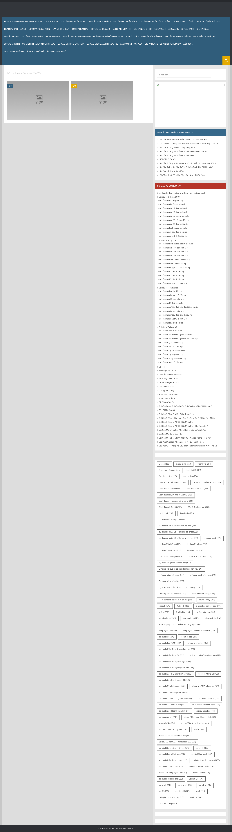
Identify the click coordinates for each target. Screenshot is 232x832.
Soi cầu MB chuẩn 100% (73, 21)
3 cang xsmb (183, 464)
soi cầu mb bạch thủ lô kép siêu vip (174, 260)
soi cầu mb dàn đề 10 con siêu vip (174, 220)
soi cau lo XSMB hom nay (172, 686)
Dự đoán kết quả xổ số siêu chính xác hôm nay (181, 569)
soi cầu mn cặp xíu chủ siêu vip (172, 295)
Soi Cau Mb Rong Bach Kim (71, 44)
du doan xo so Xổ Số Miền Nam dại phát (178, 532)
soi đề (164, 791)
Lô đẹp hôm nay (206, 612)
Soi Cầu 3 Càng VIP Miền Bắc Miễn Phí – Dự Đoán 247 (190, 36)
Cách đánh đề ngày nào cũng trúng (176, 501)
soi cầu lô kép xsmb (201, 754)
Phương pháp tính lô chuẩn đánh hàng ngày (179, 625)
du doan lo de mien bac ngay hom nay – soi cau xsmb (31, 21)
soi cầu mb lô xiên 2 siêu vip (171, 271)
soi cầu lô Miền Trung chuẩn (173, 760)
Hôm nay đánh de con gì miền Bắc (176, 600)
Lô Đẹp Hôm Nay (80, 29)
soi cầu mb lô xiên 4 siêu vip (171, 279)
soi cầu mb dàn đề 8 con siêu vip (173, 224)
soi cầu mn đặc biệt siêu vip (171, 311)
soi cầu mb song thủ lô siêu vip (173, 283)
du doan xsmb (212, 538)
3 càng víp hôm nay (169, 470)
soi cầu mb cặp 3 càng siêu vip (172, 204)
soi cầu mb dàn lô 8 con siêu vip (173, 256)
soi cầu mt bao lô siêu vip (170, 331)
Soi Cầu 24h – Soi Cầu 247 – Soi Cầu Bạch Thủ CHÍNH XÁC (182, 29)
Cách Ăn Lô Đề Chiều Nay (208, 21)
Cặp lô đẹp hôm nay (199, 507)
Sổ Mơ (168, 21)
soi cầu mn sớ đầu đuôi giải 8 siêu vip (175, 315)
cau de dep (191, 476)
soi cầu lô (202, 748)
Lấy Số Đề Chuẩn (61, 29)
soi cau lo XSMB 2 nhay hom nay (175, 674)
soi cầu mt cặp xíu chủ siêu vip (172, 351)
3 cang (164, 464)
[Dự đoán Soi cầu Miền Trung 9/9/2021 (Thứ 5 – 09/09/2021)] (102, 101)
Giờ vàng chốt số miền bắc (172, 594)
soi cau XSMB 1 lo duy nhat (195, 723)
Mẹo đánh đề (213, 618)
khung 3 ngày (207, 600)
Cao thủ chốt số (168, 476)
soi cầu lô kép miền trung (172, 754)
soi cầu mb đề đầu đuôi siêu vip (173, 232)
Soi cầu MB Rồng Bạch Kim (173, 773)
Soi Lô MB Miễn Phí (122, 29)
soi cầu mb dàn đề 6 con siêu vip (173, 212)
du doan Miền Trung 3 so (172, 520)
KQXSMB (183, 606)
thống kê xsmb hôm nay (171, 797)
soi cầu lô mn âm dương (206, 760)
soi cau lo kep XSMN (170, 643)
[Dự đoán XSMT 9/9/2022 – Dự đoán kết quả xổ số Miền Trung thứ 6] (38, 101)
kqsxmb (164, 606)
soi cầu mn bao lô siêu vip (170, 291)
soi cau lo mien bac (198, 643)
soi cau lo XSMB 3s (208, 674)
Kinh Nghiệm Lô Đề (183, 21)
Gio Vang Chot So (143, 29)
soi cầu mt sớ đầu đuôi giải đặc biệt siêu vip (178, 339)
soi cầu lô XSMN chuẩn (201, 767)
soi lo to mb (185, 785)
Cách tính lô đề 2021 (197, 489)
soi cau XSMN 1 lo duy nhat (173, 730)
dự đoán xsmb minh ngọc (203, 575)
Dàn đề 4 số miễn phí (170, 557)
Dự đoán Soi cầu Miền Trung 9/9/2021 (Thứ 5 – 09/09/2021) (101, 117)
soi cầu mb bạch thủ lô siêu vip (172, 264)
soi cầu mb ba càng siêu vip (171, 200)
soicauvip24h (167, 723)
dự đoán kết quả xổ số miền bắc (175, 563)
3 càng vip (204, 464)
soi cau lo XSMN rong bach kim (174, 711)
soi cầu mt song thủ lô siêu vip (172, 358)
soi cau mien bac (205, 711)
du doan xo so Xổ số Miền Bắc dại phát (177, 526)
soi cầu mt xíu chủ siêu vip (170, 362)
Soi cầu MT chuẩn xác (150, 21)
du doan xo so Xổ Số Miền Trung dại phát (178, 538)
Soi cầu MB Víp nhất (99, 21)
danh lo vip (187, 513)
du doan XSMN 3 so (170, 550)
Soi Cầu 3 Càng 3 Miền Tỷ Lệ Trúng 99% (40, 36)
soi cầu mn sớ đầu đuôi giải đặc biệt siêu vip (178, 307)
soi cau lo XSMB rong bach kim (174, 692)
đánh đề (196, 797)
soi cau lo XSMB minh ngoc (205, 686)
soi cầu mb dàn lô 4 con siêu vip (173, 248)
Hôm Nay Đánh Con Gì (15, 29)
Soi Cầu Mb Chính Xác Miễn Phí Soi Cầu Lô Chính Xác (29, 44)
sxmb (200, 791)
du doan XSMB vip (197, 544)
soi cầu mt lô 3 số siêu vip (170, 347)
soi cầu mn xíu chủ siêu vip (171, 323)
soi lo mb (165, 785)
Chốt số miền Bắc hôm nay (172, 483)
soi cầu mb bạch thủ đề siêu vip (173, 228)
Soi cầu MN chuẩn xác (124, 21)
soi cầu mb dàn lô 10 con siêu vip (174, 216)
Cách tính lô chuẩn (169, 489)
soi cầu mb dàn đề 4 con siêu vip (173, 208)
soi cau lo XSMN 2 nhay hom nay (175, 699)
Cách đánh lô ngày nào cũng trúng (175, 495)
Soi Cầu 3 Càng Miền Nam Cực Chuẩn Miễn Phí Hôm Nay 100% (93, 36)
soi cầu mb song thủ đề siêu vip (173, 236)
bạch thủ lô (193, 470)
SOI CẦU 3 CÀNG (11, 36)
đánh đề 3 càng (168, 804)
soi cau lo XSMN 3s (208, 699)
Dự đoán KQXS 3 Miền (39, 29)
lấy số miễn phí (167, 618)
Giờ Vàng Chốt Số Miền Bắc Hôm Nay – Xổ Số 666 (169, 44)
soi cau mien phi (168, 717)
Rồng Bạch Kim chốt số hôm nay (199, 631)
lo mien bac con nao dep (208, 606)
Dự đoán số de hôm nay (171, 575)
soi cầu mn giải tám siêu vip (171, 299)
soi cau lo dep (189, 637)
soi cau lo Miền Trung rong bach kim (176, 668)
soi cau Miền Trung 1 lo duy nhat (200, 717)
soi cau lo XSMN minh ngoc (206, 705)
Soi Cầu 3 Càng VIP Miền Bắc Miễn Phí (144, 36)
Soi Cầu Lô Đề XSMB (100, 29)
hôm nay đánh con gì (203, 594)
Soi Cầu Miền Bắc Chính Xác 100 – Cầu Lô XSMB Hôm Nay (114, 44)
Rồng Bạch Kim (168, 631)
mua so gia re (191, 618)
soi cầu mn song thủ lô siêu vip (173, 319)
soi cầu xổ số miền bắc (171, 779)
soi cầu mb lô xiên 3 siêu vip (171, 276)
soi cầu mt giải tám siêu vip (171, 343)
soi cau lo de (166, 637)
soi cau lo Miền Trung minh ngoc (175, 662)
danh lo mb (166, 513)
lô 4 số (164, 612)
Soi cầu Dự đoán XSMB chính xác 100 (177, 742)
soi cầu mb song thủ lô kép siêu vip (174, 268)
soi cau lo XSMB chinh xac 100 (174, 680)
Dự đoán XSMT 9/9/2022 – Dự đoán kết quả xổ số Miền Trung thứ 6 (38, 117)
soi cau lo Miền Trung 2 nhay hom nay (177, 649)
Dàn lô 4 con (195, 550)
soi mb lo (205, 785)
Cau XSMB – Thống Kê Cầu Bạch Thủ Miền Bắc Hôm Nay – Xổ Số (35, 51)
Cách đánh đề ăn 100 (170, 507)
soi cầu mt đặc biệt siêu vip (171, 354)
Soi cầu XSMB (201, 773)
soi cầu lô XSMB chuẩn (171, 767)
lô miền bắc (183, 612)
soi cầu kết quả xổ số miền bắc (174, 748)
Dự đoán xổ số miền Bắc (171, 581)
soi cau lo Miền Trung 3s (171, 655)
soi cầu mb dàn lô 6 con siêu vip (173, 252)
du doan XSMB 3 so (170, 544)
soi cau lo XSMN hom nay (172, 705)
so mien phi (182, 791)
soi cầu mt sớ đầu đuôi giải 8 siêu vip (175, 335)
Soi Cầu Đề (196, 779)
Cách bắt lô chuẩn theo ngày (207, 483)
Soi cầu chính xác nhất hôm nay (175, 736)
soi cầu (199, 730)
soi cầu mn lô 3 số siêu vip (171, 303)
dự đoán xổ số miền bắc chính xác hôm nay (179, 587)
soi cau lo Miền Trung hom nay (205, 655)
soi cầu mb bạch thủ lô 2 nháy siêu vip (176, 244)
